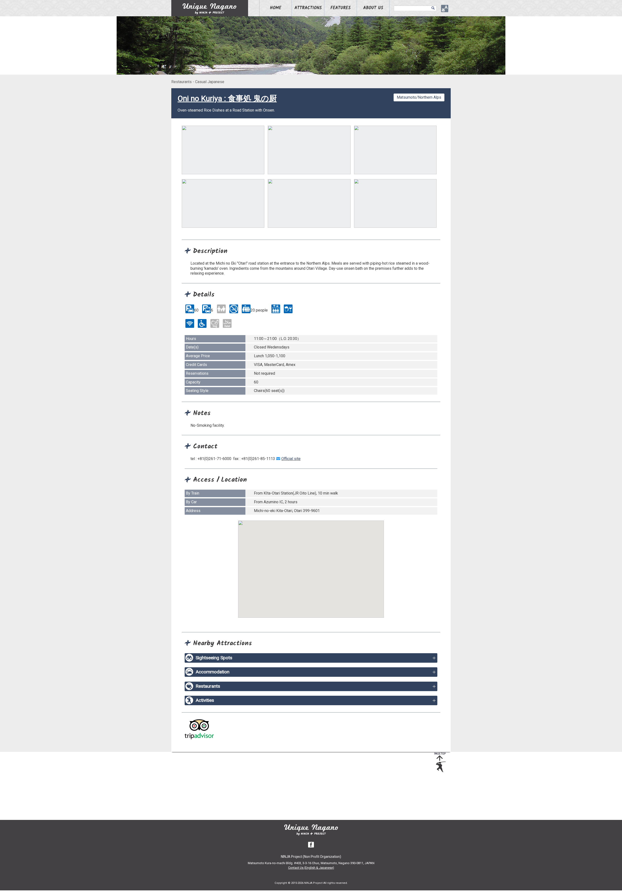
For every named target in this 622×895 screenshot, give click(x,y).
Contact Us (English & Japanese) (311, 867)
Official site (291, 458)
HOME (275, 8)
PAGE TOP (440, 753)
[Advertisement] (307, 786)
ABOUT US (373, 8)
